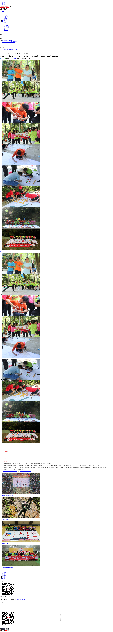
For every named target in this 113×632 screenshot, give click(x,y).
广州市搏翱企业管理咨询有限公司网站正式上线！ (10, 41)
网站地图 (3, 4)
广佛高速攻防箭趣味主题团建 (7, 567)
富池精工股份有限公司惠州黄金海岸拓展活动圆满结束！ (10, 471)
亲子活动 (5, 15)
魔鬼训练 (5, 19)
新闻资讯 (3, 2)
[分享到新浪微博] (2, 58)
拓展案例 (3, 20)
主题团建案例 (6, 25)
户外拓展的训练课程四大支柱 (6, 43)
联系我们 (3, 3)
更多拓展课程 (4, 572)
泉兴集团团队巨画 (5, 543)
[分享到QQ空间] (1, 58)
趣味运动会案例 (6, 26)
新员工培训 (4, 49)
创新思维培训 (16, 49)
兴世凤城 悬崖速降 (5, 519)
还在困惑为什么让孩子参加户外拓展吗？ (8, 42)
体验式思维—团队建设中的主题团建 (7, 40)
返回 (30, 471)
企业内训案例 (6, 29)
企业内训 (5, 17)
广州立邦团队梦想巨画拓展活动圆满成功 (24, 471)
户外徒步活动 (6, 16)
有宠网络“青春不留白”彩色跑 (7, 495)
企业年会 (5, 18)
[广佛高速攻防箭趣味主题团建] (21, 565)
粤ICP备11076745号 (20, 599)
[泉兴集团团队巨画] (21, 541)
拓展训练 (3, 12)
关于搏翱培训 (4, 22)
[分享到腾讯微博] (3, 58)
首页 (3, 11)
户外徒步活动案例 (7, 27)
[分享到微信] (5, 58)
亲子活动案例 (6, 28)
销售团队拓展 (8, 49)
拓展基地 (3, 21)
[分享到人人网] (4, 58)
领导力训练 (12, 49)
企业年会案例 (6, 30)
